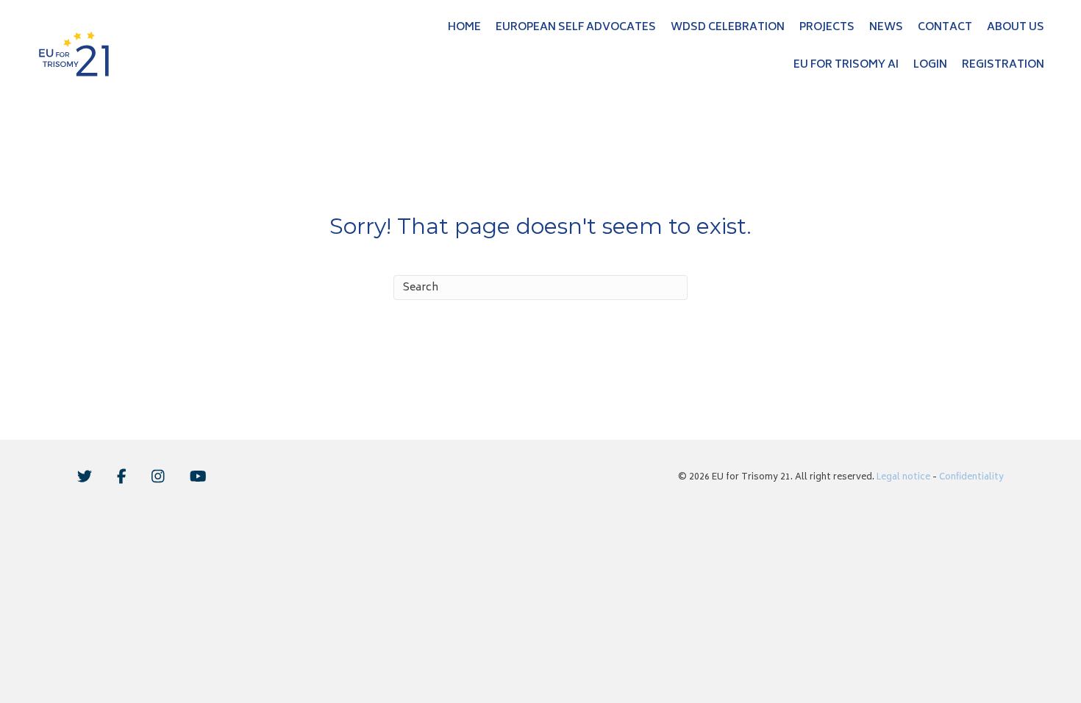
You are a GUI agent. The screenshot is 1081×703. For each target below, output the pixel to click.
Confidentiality (971, 477)
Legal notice (903, 477)
